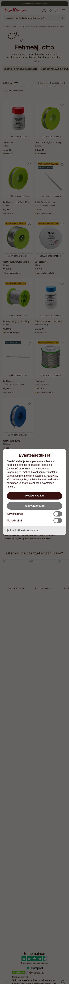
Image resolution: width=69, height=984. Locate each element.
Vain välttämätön (34, 505)
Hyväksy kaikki (34, 495)
